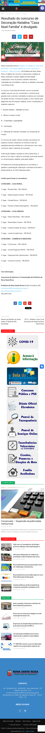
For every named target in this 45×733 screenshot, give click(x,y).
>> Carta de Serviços (14, 725)
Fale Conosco (27, 721)
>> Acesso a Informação (29, 725)
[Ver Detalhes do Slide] (22, 3)
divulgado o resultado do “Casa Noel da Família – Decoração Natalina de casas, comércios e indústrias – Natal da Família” (22, 68)
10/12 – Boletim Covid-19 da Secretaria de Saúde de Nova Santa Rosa (34, 321)
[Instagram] (25, 711)
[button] (42, 8)
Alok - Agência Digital (28, 731)
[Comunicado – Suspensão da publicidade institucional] (22, 502)
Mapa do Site (36, 721)
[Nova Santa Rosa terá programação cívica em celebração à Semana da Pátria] (6, 567)
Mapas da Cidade (8, 721)
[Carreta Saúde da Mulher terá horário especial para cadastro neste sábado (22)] (6, 636)
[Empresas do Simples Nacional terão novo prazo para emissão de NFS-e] (6, 626)
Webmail (18, 721)
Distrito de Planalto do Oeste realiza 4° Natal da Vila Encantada (11, 321)
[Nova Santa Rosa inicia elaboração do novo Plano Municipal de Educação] (6, 577)
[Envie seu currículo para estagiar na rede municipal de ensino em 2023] (6, 616)
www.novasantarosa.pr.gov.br (11, 291)
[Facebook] (20, 711)
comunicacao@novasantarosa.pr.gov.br (14, 288)
